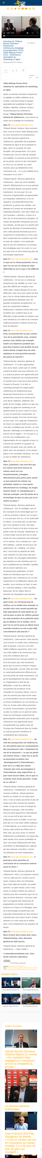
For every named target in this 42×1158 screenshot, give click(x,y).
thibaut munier (26, 968)
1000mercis (33, 968)
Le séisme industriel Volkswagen (17, 1106)
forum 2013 (10, 966)
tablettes (19, 968)
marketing (15, 966)
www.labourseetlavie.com (22, 124)
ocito (29, 966)
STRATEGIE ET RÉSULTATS (16, 965)
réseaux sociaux (12, 968)
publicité (5, 968)
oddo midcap (34, 966)
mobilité (25, 966)
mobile (20, 966)
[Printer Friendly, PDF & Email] (6, 959)
